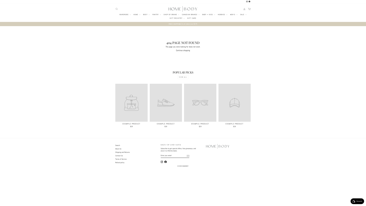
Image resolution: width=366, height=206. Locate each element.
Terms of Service (121, 159)
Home (136, 15)
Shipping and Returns (122, 152)
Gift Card (191, 18)
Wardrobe (124, 15)
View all (183, 77)
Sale (242, 15)
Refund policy (119, 162)
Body (145, 15)
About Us (118, 149)
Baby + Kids (208, 15)
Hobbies (222, 15)
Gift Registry (176, 18)
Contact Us (119, 156)
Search (117, 145)
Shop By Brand (171, 15)
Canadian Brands (190, 15)
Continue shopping (183, 50)
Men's (233, 15)
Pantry (155, 15)
